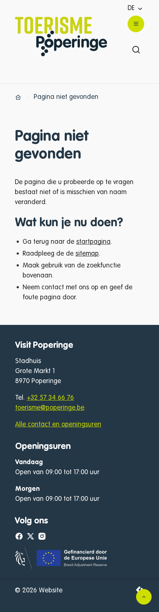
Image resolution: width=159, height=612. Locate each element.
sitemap (87, 253)
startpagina (93, 242)
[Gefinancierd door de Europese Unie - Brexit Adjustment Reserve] (61, 567)
